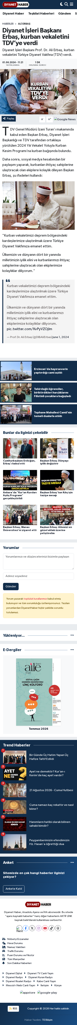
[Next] (19, 928)
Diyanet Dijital (14, 973)
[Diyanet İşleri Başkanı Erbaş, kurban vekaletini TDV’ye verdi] (38, 91)
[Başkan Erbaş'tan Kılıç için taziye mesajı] (57, 480)
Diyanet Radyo (14, 977)
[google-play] (47, 993)
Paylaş (10, 118)
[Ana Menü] (71, 4)
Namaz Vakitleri (16, 947)
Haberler (8, 24)
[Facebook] (26, 928)
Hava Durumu (15, 943)
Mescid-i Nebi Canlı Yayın (20, 985)
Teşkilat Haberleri (41, 13)
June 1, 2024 (60, 337)
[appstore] (28, 993)
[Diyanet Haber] (15, 4)
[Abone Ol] (65, 119)
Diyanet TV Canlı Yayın (40, 973)
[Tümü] (72, 635)
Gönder (11, 586)
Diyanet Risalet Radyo (18, 981)
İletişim (45, 985)
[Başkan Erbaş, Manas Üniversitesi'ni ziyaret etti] (20, 514)
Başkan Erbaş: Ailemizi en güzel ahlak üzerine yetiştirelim (56, 530)
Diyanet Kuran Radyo (40, 977)
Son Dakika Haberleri (19, 963)
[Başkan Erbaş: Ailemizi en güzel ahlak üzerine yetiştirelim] (57, 514)
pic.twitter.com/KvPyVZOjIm (29, 329)
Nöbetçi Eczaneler (18, 939)
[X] (32, 928)
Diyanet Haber (13, 13)
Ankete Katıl (14, 888)
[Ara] (66, 4)
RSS (14, 1008)
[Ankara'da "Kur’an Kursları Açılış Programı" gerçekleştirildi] (20, 480)
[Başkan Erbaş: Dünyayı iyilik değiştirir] (57, 448)
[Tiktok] (51, 928)
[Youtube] (45, 928)
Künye (58, 985)
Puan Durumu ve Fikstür (20, 955)
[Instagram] (39, 928)
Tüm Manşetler (16, 959)
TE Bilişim (47, 1020)
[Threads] (58, 928)
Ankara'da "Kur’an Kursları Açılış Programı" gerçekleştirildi (20, 495)
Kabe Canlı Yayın (46, 981)
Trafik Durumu (15, 951)
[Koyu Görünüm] (61, 4)
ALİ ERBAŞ (24, 24)
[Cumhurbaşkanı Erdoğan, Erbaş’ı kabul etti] (20, 448)
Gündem (64, 13)
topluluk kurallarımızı (36, 598)
